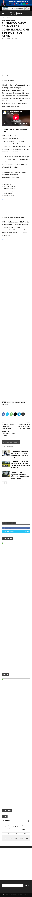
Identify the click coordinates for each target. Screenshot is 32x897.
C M (5, 38)
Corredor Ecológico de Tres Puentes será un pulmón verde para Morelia (20, 465)
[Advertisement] (16, 57)
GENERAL (8, 17)
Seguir (27, 531)
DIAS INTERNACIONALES (20, 402)
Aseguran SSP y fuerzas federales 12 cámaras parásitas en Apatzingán (20, 475)
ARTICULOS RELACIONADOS (11, 442)
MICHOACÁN (5, 465)
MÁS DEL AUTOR (8, 446)
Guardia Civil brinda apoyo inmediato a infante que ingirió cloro (19, 454)
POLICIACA (4, 455)
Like (28, 528)
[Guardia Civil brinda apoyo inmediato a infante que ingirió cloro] (6, 453)
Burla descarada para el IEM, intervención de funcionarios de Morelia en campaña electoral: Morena (9, 430)
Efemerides (5, 404)
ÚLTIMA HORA (11, 20)
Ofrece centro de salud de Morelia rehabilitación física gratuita (24, 427)
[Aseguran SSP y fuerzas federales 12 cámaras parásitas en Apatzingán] (6, 474)
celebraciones (10, 402)
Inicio (3, 17)
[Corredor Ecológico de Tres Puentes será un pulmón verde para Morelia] (6, 464)
